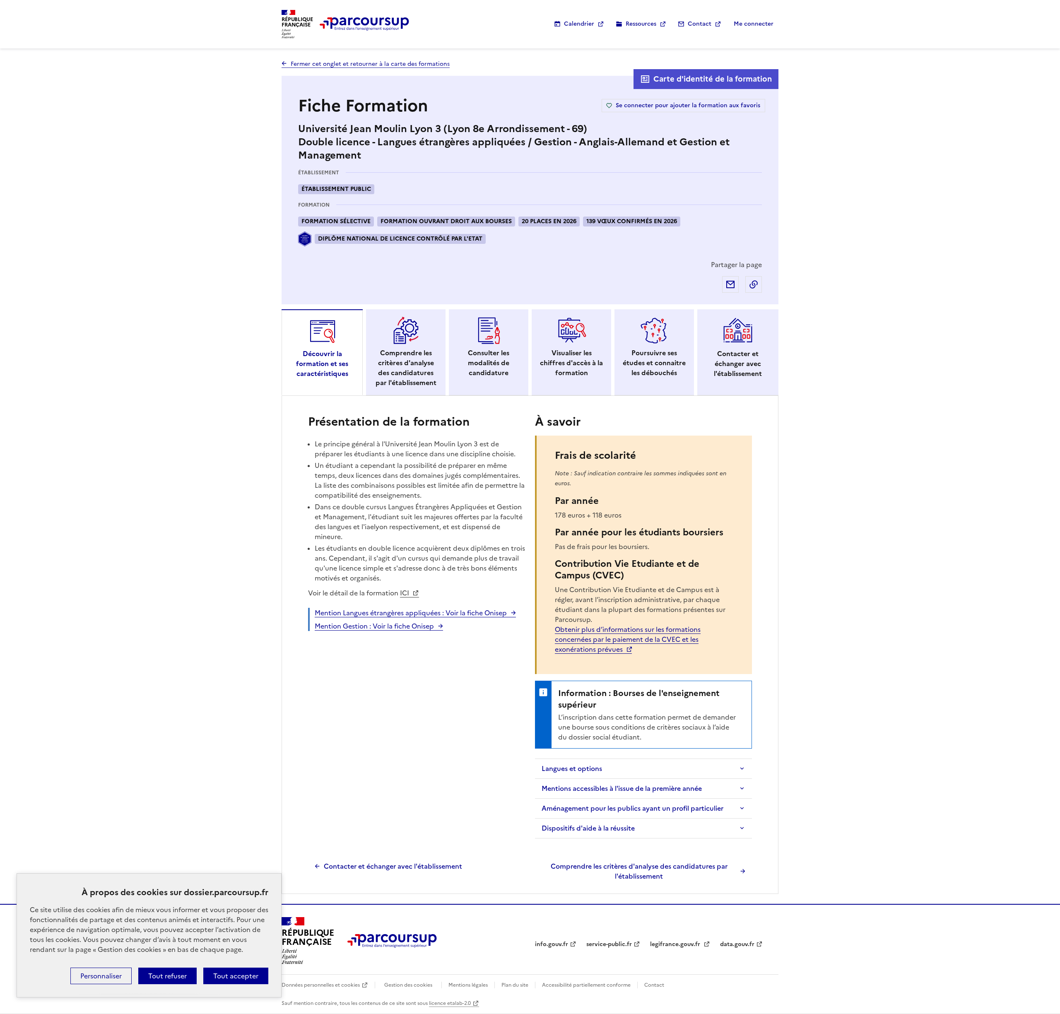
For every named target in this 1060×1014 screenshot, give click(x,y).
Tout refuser (167, 976)
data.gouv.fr (737, 944)
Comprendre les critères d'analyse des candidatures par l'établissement (639, 871)
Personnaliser (101, 976)
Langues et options (572, 768)
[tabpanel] (530, 647)
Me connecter (753, 23)
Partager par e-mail (730, 284)
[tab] (322, 352)
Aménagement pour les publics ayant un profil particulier (632, 808)
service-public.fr (609, 944)
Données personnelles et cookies (321, 985)
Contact (699, 23)
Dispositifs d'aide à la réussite (588, 828)
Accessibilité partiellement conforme (586, 985)
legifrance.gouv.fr (676, 944)
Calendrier (579, 23)
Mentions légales (468, 985)
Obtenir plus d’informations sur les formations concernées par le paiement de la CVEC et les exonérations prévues (628, 639)
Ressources (641, 23)
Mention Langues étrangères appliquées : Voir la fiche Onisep (411, 613)
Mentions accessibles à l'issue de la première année (622, 788)
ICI (405, 593)
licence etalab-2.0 (450, 1003)
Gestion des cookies (408, 985)
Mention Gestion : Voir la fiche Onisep (374, 626)
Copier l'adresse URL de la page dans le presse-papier (753, 284)
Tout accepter (235, 976)
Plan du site (514, 985)
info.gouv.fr (551, 944)
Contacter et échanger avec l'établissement (393, 866)
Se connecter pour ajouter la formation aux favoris (688, 105)
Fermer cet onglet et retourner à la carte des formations (370, 64)
